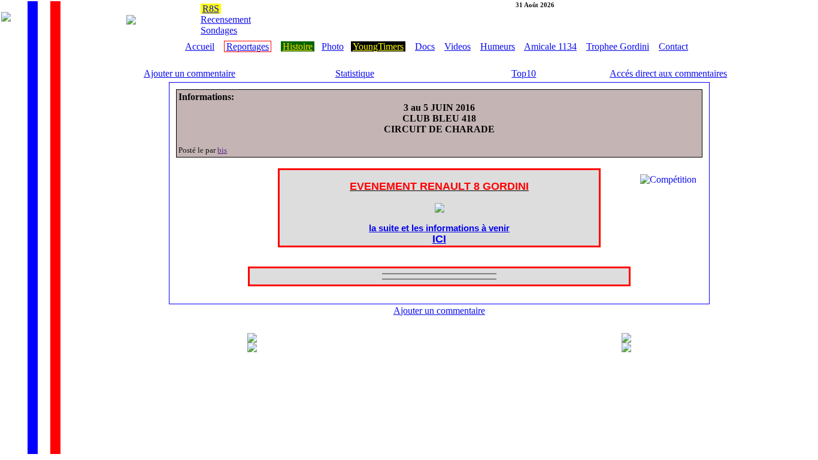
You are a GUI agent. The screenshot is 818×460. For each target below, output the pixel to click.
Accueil (199, 46)
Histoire (298, 46)
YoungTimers (378, 46)
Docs (425, 46)
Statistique (354, 73)
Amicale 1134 (550, 46)
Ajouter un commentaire (189, 73)
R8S (210, 9)
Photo (333, 46)
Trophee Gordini (617, 46)
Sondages (219, 30)
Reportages (247, 46)
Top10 (523, 73)
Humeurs (497, 46)
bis (222, 150)
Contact (673, 46)
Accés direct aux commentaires (668, 73)
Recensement (226, 19)
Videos (457, 46)
